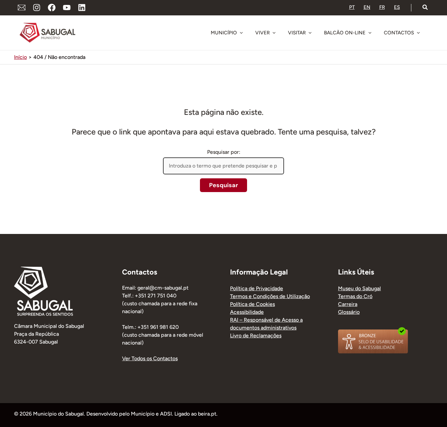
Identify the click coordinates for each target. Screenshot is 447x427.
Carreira (347, 304)
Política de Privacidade (256, 288)
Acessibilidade (247, 312)
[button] (425, 7)
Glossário (349, 312)
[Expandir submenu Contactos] (418, 33)
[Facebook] (51, 7)
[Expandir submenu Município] (241, 33)
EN (367, 7)
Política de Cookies (252, 304)
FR (382, 7)
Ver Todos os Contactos (150, 358)
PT (352, 7)
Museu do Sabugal (359, 288)
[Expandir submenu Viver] (274, 33)
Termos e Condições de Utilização (270, 296)
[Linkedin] (81, 7)
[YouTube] (66, 7)
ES (397, 7)
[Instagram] (36, 7)
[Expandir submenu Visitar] (310, 33)
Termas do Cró (355, 296)
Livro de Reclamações (255, 335)
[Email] (21, 7)
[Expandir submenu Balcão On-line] (370, 33)
